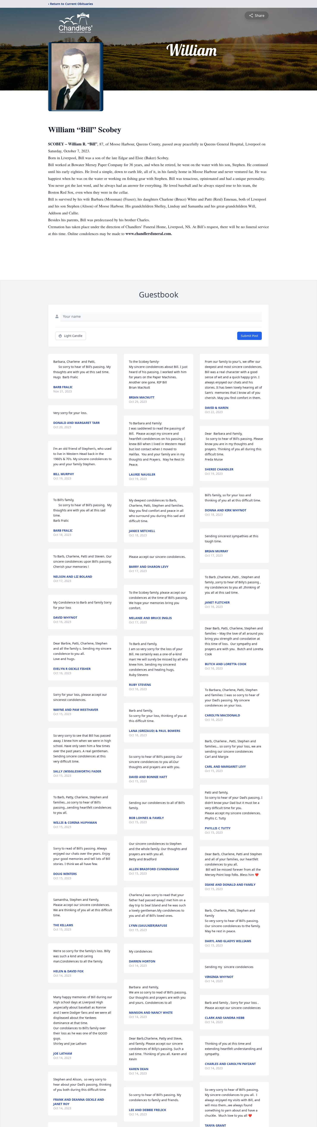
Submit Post (249, 336)
